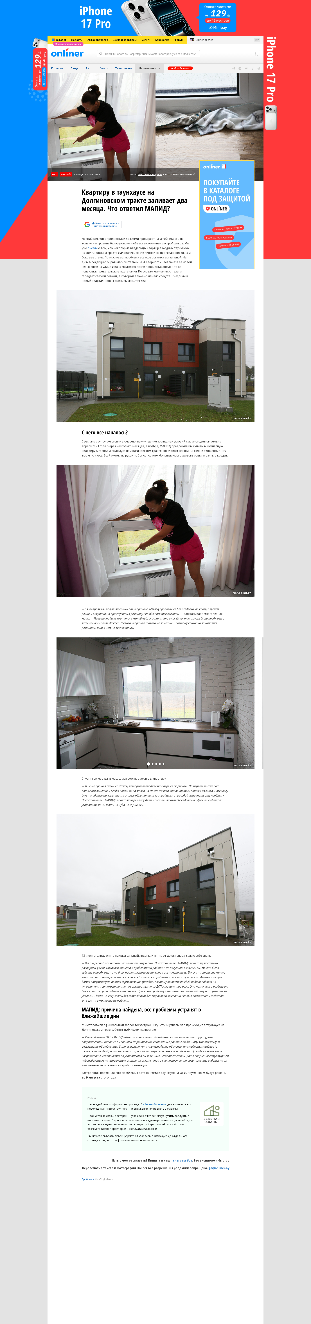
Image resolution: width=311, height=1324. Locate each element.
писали (93, 248)
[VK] (246, 68)
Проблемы (88, 1179)
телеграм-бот (181, 1160)
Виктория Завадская (150, 174)
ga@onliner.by (218, 1168)
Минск (109, 1179)
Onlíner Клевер (204, 40)
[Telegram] (233, 68)
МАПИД (100, 1179)
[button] (148, 764)
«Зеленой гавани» (154, 1104)
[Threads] (258, 68)
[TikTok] (253, 68)
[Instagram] (240, 68)
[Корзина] (256, 53)
